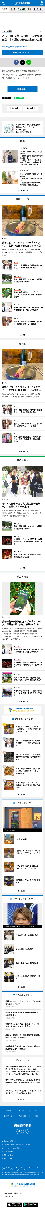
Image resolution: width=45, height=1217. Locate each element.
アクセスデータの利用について (14, 1148)
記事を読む (23, 89)
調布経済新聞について (11, 1141)
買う (29, 9)
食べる (13, 9)
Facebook (19, 1131)
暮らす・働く (38, 9)
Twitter (25, 1131)
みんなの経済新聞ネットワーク (22, 1184)
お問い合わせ (8, 1151)
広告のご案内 (8, 1155)
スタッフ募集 (8, 1158)
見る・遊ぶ (21, 9)
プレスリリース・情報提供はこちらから (17, 1145)
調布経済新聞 (22, 3)
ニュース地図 (7, 31)
